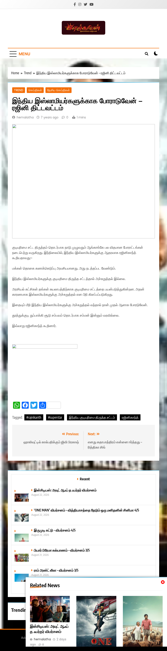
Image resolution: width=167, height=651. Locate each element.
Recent (85, 479)
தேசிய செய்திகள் (58, 90)
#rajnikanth (33, 417)
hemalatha (25, 117)
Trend (18, 90)
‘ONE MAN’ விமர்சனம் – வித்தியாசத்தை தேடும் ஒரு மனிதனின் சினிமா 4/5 (86, 510)
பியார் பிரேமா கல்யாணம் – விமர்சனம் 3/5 (62, 550)
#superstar (55, 417)
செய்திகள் (35, 90)
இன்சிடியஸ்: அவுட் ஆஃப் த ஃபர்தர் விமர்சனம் (49, 629)
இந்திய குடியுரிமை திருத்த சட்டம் (92, 417)
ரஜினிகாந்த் (130, 417)
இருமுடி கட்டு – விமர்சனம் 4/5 (55, 530)
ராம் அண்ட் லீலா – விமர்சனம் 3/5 (56, 570)
